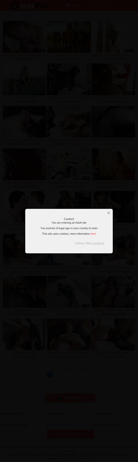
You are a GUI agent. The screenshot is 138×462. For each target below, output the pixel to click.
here (93, 233)
